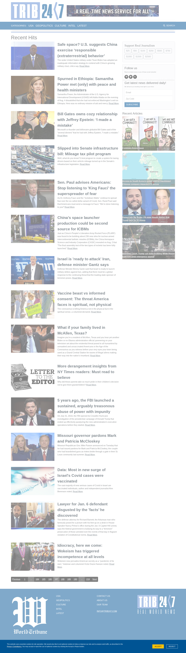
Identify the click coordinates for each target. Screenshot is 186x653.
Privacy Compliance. (14, 646)
